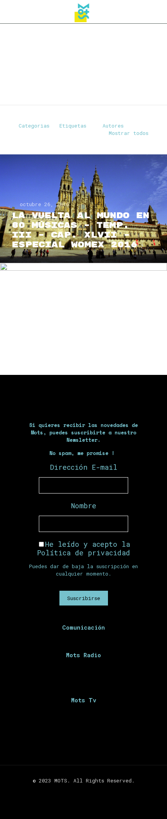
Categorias (34, 125)
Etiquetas (72, 125)
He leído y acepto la (83, 548)
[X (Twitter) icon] (79, 791)
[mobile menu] (156, 11)
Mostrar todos (128, 133)
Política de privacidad (83, 552)
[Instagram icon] (87, 791)
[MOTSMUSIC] (83, 11)
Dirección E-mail (83, 467)
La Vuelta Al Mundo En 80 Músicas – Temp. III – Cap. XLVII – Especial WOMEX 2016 (80, 230)
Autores (113, 125)
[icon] (96, 791)
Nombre (83, 505)
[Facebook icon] (71, 791)
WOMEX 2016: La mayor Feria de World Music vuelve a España (78, 339)
